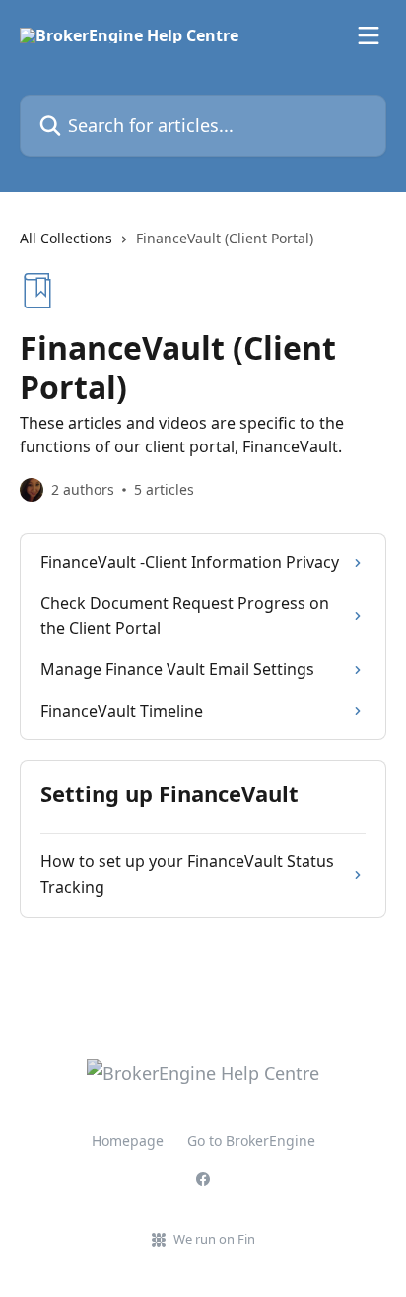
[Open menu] (368, 35)
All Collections (66, 238)
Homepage (128, 1140)
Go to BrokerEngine (251, 1140)
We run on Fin (214, 1239)
